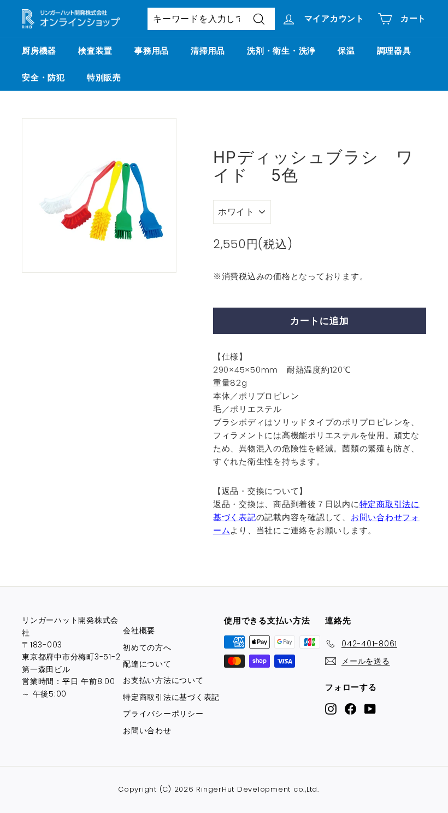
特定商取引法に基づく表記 (171, 697)
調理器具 (394, 50)
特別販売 (104, 77)
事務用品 (151, 50)
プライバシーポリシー (163, 713)
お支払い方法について (163, 680)
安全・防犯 (43, 77)
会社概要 (139, 630)
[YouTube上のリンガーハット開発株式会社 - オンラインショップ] (370, 708)
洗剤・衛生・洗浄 (281, 50)
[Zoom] (99, 195)
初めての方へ (147, 647)
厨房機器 (39, 50)
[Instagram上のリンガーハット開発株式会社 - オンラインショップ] (331, 708)
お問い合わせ (147, 730)
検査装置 (95, 50)
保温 (346, 50)
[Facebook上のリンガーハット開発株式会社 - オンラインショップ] (350, 708)
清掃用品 (208, 50)
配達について (147, 663)
